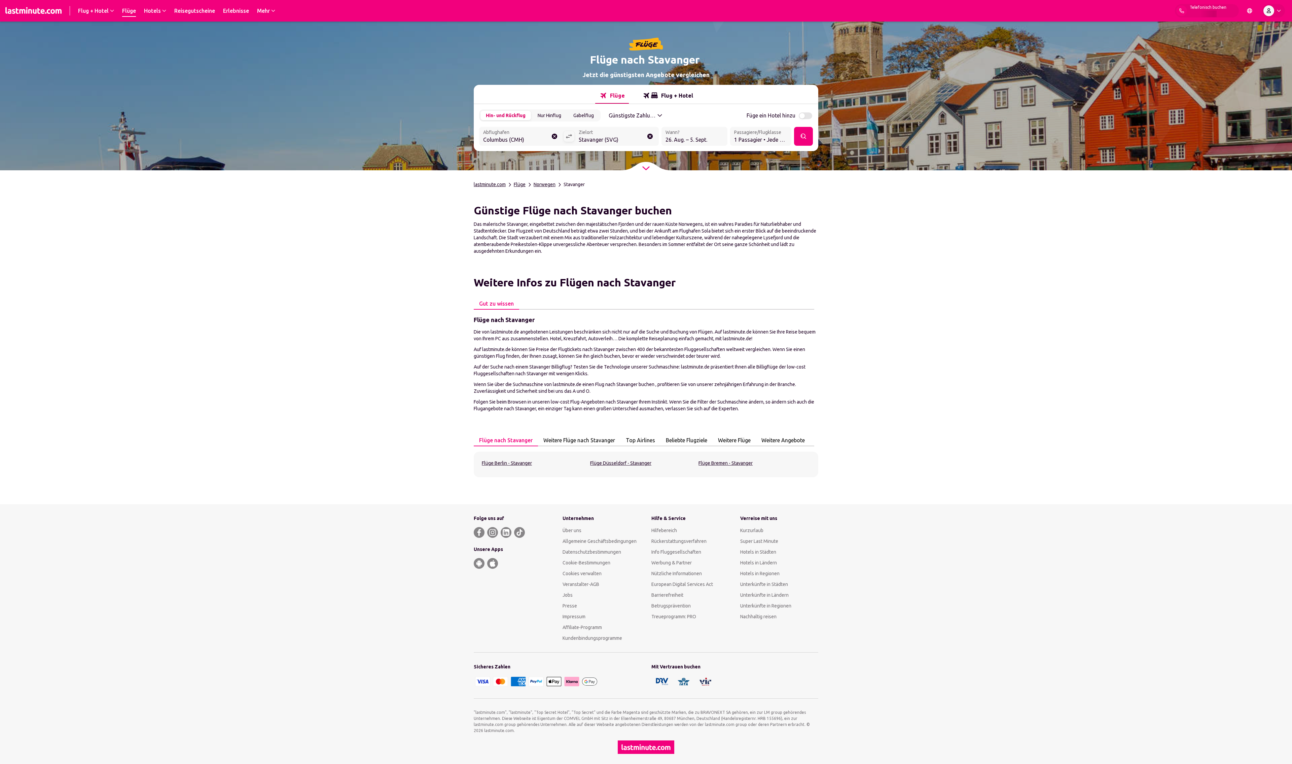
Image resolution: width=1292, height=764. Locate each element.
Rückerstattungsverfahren (679, 541)
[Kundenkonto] (1273, 11)
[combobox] (521, 137)
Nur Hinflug (549, 115)
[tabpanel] (646, 363)
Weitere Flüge (734, 440)
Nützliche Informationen (676, 573)
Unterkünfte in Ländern (764, 595)
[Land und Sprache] (1249, 11)
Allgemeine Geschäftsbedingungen (600, 541)
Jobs (568, 595)
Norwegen (544, 184)
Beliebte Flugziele (686, 440)
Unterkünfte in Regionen (765, 606)
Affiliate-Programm (582, 627)
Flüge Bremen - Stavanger (725, 463)
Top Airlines (640, 440)
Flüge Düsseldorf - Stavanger (620, 463)
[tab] (612, 96)
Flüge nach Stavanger (506, 440)
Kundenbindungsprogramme (592, 638)
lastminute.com (490, 184)
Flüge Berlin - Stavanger (507, 463)
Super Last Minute (759, 541)
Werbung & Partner (671, 562)
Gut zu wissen (496, 304)
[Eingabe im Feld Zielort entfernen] (650, 136)
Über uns (572, 530)
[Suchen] (803, 136)
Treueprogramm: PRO (673, 616)
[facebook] (479, 532)
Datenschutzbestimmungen (592, 552)
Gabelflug (583, 115)
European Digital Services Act (682, 584)
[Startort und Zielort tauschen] (569, 136)
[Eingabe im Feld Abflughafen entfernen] (554, 136)
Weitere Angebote (783, 440)
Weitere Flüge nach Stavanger (579, 440)
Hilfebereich (664, 530)
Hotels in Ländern (758, 562)
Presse (570, 606)
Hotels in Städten (758, 552)
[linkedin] (506, 532)
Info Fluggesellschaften (676, 552)
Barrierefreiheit (667, 595)
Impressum (574, 616)
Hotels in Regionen (760, 573)
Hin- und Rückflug (506, 115)
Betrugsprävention (671, 606)
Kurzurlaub (751, 530)
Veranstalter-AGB (581, 584)
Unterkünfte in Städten (764, 584)
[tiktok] (519, 532)
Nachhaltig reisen (758, 616)
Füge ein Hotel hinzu (771, 115)
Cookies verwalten (582, 573)
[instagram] (492, 532)
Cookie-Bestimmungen (586, 562)
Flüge (520, 184)
